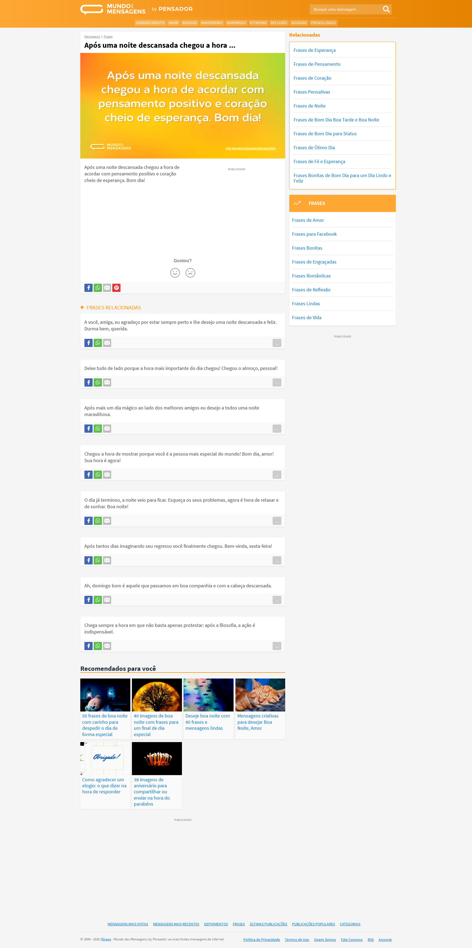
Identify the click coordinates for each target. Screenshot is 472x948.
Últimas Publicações (268, 924)
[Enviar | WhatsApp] (98, 288)
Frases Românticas (311, 276)
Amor (173, 22)
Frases (239, 924)
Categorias (350, 924)
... (277, 343)
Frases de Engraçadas (314, 262)
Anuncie (385, 939)
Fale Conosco (352, 939)
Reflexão (279, 22)
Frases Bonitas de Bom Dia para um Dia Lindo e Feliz (342, 178)
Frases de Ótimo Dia (314, 147)
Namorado (236, 22)
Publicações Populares (313, 924)
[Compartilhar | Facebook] (88, 288)
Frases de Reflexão (311, 289)
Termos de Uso (297, 939)
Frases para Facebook (314, 234)
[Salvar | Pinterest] (116, 288)
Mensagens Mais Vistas (128, 924)
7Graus (106, 939)
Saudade (299, 22)
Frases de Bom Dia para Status (325, 133)
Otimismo (258, 22)
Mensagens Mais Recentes (176, 924)
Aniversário (212, 22)
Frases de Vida (306, 317)
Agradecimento (150, 22)
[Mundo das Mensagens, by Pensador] (156, 9)
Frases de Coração (312, 78)
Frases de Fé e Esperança (319, 161)
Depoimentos (216, 924)
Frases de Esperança (315, 50)
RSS (371, 939)
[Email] (107, 288)
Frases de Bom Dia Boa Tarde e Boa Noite (336, 119)
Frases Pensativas (312, 92)
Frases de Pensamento (317, 64)
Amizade (189, 22)
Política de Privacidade (261, 939)
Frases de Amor (308, 220)
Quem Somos (325, 939)
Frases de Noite (310, 106)
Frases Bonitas (307, 248)
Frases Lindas (323, 22)
